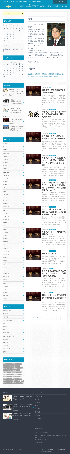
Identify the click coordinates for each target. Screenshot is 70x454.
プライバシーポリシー (17, 449)
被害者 (20, 378)
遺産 (10, 383)
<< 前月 (5, 46)
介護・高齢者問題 (7, 320)
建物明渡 (5, 374)
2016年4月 (6, 292)
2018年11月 (6, 219)
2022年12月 (6, 172)
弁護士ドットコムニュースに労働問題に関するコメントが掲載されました (13, 102)
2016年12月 (6, 273)
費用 (19, 380)
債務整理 (44, 74)
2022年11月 (6, 175)
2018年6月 (6, 232)
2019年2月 (6, 210)
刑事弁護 (49, 6)
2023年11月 (6, 153)
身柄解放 (5, 383)
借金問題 (42, 6)
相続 (4, 329)
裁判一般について (7, 342)
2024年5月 (6, 150)
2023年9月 (6, 156)
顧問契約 (22, 6)
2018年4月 (6, 238)
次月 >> (10, 46)
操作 (13, 376)
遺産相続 (28, 6)
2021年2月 (6, 197)
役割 (21, 374)
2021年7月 (6, 191)
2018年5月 (6, 235)
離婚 (35, 6)
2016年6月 (6, 286)
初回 (4, 370)
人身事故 (14, 364)
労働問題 (51, 74)
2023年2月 (6, 165)
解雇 (12, 380)
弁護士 (10, 374)
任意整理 (20, 364)
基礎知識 (11, 372)
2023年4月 (6, 159)
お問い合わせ (61, 1)
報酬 (15, 372)
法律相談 (5, 339)
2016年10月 (6, 276)
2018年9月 (6, 222)
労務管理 (5, 317)
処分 (13, 366)
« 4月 (7, 78)
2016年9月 (6, 280)
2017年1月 (6, 270)
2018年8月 (6, 226)
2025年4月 (6, 143)
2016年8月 (6, 283)
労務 (19, 370)
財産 (15, 380)
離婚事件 (37, 74)
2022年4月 (6, 181)
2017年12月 (6, 251)
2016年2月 (6, 299)
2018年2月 (6, 245)
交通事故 (58, 74)
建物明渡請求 (48, 76)
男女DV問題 (6, 333)
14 (58, 318)
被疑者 (4, 380)
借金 (4, 366)
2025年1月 (6, 146)
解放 (9, 380)
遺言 (19, 383)
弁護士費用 (15, 374)
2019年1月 (6, 213)
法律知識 (5, 345)
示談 (16, 378)
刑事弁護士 (11, 368)
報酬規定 (56, 6)
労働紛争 (14, 370)
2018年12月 (6, 216)
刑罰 (16, 368)
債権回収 (5, 314)
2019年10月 (6, 207)
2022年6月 (6, 178)
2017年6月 (6, 261)
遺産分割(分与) (7, 310)
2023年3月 (6, 162)
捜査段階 (5, 376)
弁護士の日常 (6, 348)
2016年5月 (6, 289)
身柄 (22, 380)
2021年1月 (6, 200)
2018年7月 (6, 229)
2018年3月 (6, 242)
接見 (10, 376)
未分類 (4, 352)
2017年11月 (6, 254)
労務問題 (5, 372)
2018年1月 (6, 248)
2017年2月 (6, 267)
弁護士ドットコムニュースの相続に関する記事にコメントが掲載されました (13, 112)
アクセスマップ (63, 6)
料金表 (17, 376)
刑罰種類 (21, 368)
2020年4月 (6, 204)
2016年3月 (6, 295)
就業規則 (20, 372)
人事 (10, 364)
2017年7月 (6, 257)
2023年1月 (6, 169)
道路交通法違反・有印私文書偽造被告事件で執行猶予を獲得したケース (13, 128)
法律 (21, 376)
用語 (10, 378)
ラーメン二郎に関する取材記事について (16, 121)
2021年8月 (6, 188)
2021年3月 (6, 194)
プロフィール (15, 6)
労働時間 (8, 370)
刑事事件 (56, 76)
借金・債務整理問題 (8, 336)
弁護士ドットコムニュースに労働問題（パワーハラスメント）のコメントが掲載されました (13, 93)
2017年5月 (6, 264)
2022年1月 (6, 184)
